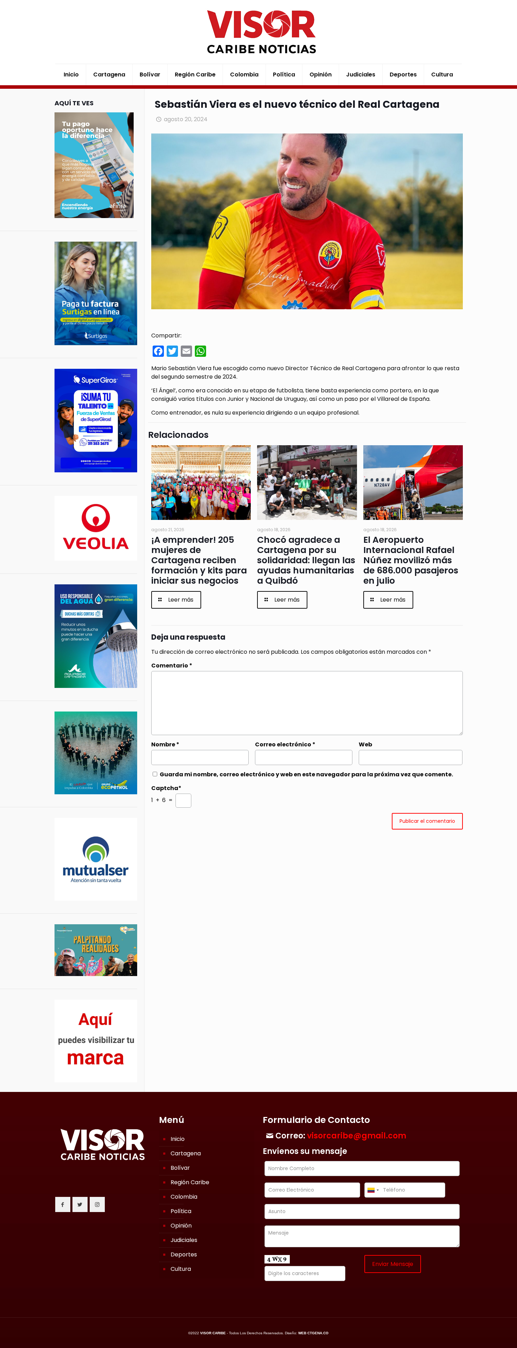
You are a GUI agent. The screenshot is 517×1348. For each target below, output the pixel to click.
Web (365, 744)
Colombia (184, 1197)
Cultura (181, 1269)
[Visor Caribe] (258, 32)
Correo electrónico (285, 744)
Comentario (171, 665)
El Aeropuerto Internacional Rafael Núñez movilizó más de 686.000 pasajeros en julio (410, 560)
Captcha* (166, 788)
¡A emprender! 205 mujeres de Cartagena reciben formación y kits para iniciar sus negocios (199, 560)
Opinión (181, 1226)
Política (181, 1211)
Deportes (184, 1254)
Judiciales (184, 1240)
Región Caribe (190, 1182)
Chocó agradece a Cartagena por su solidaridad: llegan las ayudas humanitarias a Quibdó (306, 560)
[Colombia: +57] (373, 1190)
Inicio (178, 1139)
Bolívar (180, 1168)
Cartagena (186, 1153)
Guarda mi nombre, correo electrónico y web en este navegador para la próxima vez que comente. (306, 774)
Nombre (165, 744)
